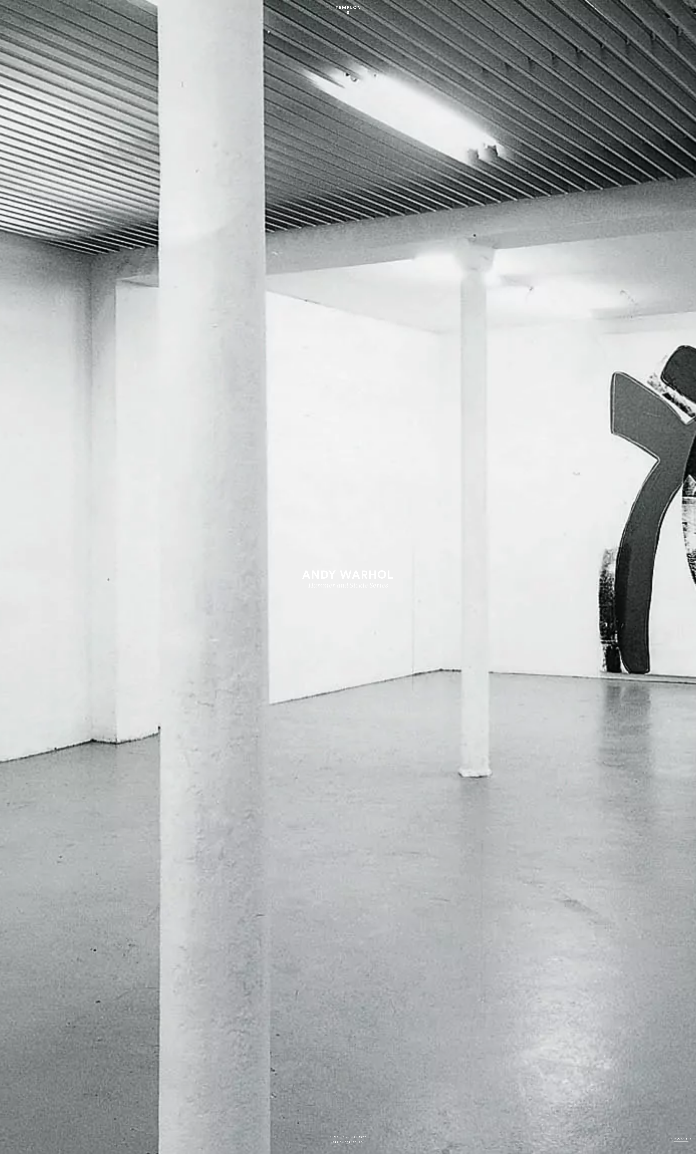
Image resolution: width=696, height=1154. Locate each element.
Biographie (680, 1139)
